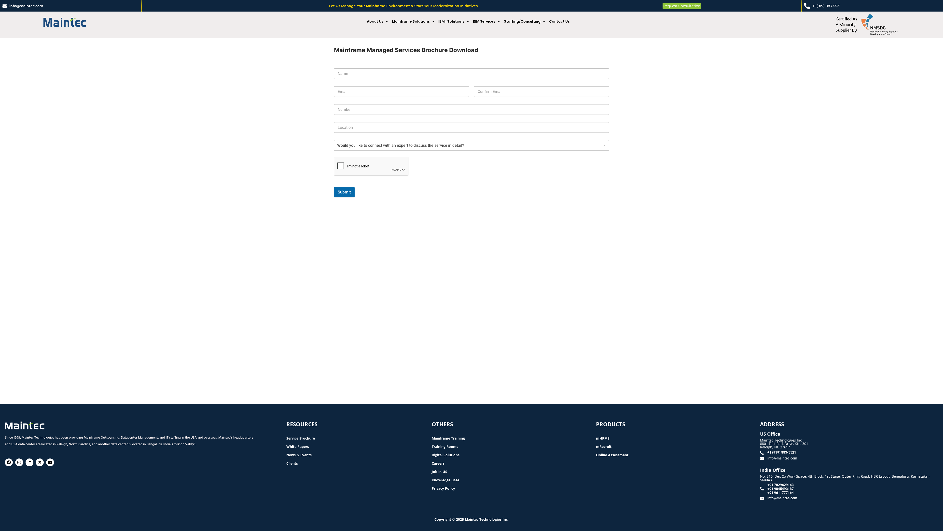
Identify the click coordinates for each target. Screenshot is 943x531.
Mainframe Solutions (411, 21)
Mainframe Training (448, 438)
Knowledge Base (445, 480)
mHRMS (603, 438)
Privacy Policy (443, 488)
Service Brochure (300, 438)
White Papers (297, 446)
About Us (375, 21)
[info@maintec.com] (4, 6)
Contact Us (559, 21)
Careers (438, 463)
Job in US (439, 471)
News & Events (299, 455)
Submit (344, 192)
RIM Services (484, 21)
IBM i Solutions (451, 21)
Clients (292, 463)
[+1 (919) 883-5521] (807, 6)
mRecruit (603, 446)
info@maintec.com (26, 6)
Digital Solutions (445, 455)
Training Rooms (445, 446)
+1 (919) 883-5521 (826, 6)
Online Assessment (612, 455)
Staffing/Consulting (522, 21)
